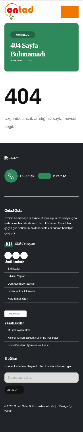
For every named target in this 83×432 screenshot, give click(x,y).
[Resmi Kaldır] (11, 158)
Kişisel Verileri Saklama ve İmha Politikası (33, 337)
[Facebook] (8, 255)
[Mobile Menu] (70, 12)
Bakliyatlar (14, 268)
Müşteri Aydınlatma (19, 330)
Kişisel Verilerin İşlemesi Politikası (28, 345)
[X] (16, 255)
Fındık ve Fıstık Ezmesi (21, 291)
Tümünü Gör (14, 313)
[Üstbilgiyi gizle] (18, 12)
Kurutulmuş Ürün (18, 298)
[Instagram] (24, 255)
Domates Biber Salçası (21, 283)
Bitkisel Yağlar (16, 276)
